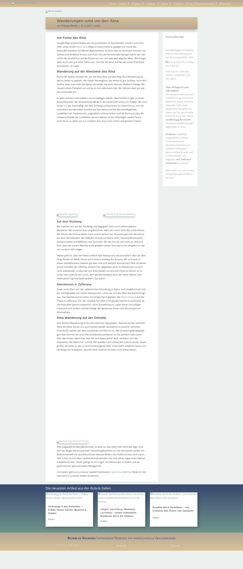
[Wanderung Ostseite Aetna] (72, 440)
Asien (165, 4)
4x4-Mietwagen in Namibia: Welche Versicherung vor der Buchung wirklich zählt (180, 54)
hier (130, 472)
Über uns (175, 545)
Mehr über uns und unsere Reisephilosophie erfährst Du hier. (180, 174)
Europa (136, 4)
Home (112, 4)
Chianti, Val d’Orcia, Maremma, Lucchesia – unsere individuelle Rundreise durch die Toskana (118, 512)
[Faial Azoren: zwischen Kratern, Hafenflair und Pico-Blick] (180, 64)
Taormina (116, 472)
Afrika (122, 4)
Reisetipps (225, 4)
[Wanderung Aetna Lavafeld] (118, 213)
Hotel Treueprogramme (200, 4)
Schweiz (178, 4)
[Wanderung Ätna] (67, 213)
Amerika (151, 4)
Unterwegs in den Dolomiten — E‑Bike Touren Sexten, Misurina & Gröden (67, 509)
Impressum (121, 545)
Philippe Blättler (69, 25)
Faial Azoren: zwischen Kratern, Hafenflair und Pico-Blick (178, 75)
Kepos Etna (81, 46)
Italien (97, 25)
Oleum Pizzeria (128, 297)
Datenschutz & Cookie (68, 545)
